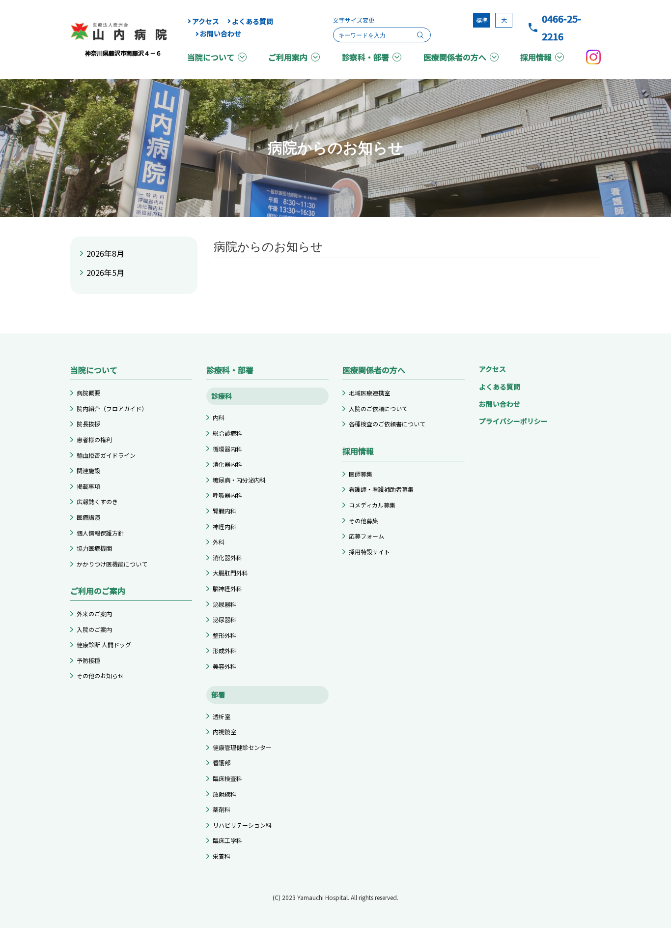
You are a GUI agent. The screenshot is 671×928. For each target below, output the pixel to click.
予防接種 (88, 660)
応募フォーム (366, 536)
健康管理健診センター (242, 747)
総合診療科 (227, 433)
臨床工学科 (227, 840)
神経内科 (224, 526)
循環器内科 (227, 449)
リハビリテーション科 (242, 825)
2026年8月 (105, 253)
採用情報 (536, 57)
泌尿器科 (224, 604)
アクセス (205, 21)
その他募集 (363, 520)
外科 (218, 542)
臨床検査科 (227, 778)
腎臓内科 (224, 511)
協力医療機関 (94, 548)
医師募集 (360, 474)
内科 (218, 417)
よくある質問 (252, 21)
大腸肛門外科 (230, 573)
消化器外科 (227, 557)
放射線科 (224, 794)
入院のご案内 (94, 629)
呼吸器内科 (227, 495)
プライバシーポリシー (513, 421)
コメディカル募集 (372, 505)
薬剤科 (221, 809)
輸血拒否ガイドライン (106, 455)
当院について (210, 57)
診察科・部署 (365, 57)
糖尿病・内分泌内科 (239, 480)
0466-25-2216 (561, 27)
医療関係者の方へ (454, 57)
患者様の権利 (94, 439)
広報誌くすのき (97, 501)
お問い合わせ (220, 33)
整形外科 (224, 635)
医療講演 (88, 517)
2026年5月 (105, 272)
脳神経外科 (227, 588)
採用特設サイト (369, 551)
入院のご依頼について (378, 408)
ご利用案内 (288, 57)
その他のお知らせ (100, 675)
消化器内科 (227, 464)
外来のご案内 (94, 613)
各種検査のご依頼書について (387, 423)
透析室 (221, 716)
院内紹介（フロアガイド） (112, 408)
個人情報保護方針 (100, 533)
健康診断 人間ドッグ (104, 644)
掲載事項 (88, 486)
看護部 (221, 762)
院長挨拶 (88, 423)
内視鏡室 (224, 731)
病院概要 (88, 393)
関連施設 (88, 470)
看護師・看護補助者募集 (381, 489)
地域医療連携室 (369, 393)
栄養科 (221, 856)
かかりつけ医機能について (112, 564)
